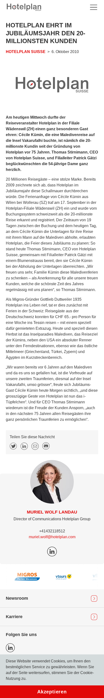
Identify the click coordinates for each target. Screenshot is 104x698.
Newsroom (17, 598)
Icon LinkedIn (10, 647)
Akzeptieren (52, 691)
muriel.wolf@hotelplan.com (52, 537)
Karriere (14, 616)
